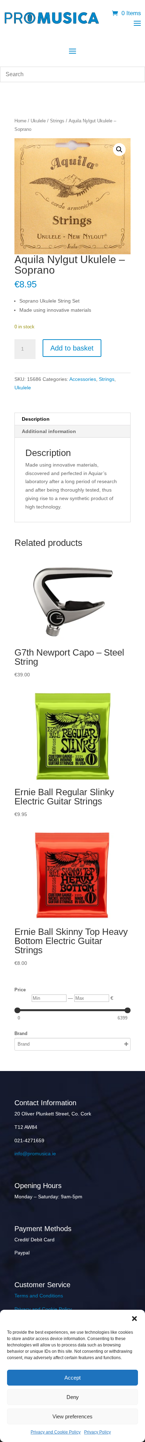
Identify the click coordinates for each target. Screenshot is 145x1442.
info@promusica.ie (35, 1153)
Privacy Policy (97, 1432)
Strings (57, 120)
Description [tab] (36, 419)
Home (20, 120)
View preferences (72, 1416)
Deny (73, 1397)
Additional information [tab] (49, 431)
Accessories (82, 379)
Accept (72, 1378)
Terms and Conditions (38, 1295)
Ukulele (38, 120)
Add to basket (72, 348)
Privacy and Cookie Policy (56, 1432)
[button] (134, 1318)
